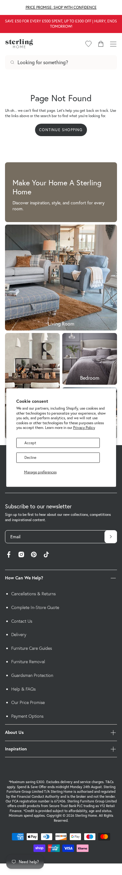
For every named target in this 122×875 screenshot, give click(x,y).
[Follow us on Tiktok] (46, 555)
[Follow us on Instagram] (21, 555)
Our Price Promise (28, 702)
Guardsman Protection (32, 675)
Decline (30, 457)
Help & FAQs (23, 689)
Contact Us (21, 621)
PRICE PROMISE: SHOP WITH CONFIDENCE (61, 7)
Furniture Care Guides (31, 648)
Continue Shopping (61, 129)
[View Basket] (100, 44)
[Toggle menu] (113, 44)
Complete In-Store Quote (35, 607)
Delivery (18, 634)
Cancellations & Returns (33, 594)
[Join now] (110, 536)
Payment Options (27, 716)
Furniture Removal (28, 661)
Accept (30, 442)
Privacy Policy (84, 427)
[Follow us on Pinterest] (34, 555)
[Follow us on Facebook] (9, 555)
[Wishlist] (88, 43)
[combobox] (61, 62)
